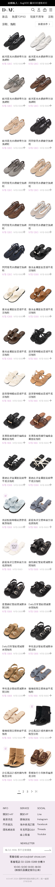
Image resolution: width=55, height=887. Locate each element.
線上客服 (25, 834)
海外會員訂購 (27, 824)
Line (39, 814)
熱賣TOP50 (19, 16)
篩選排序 (43, 24)
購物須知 (25, 819)
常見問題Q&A (27, 829)
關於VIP (24, 814)
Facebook (42, 824)
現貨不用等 (37, 16)
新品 (5, 16)
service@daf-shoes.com (33, 856)
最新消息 (8, 819)
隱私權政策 (9, 829)
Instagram (42, 819)
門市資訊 (8, 824)
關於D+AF (8, 814)
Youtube (41, 834)
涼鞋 (51, 16)
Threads (41, 829)
